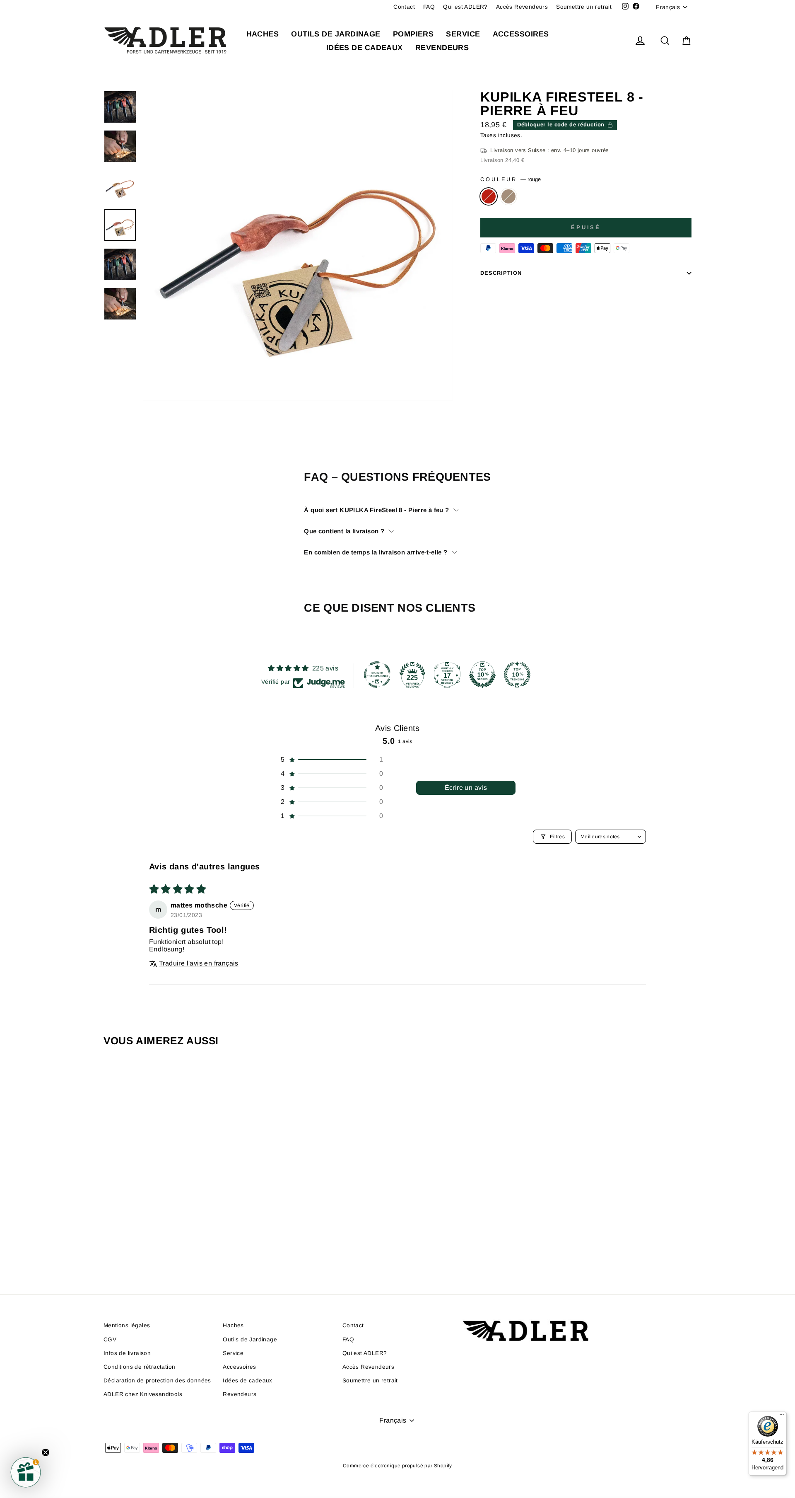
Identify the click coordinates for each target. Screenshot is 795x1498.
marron (508, 196)
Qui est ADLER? (465, 7)
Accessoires (521, 34)
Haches (262, 34)
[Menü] (782, 1416)
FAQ (429, 7)
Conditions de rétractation (139, 1367)
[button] (331, 759)
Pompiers (413, 34)
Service (463, 34)
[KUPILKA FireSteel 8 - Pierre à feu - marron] (179, 1245)
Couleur (510, 179)
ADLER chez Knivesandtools (143, 1394)
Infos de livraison (127, 1353)
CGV (110, 1339)
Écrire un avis (466, 787)
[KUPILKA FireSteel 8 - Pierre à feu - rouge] (168, 1245)
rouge (488, 196)
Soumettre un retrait (584, 7)
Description (501, 273)
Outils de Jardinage (336, 34)
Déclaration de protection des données (157, 1380)
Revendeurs (442, 48)
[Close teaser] (45, 1452)
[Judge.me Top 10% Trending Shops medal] (517, 674)
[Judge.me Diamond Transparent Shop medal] (377, 674)
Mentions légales (127, 1325)
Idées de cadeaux (364, 48)
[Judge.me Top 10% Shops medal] (482, 674)
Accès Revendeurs (522, 7)
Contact (404, 7)
